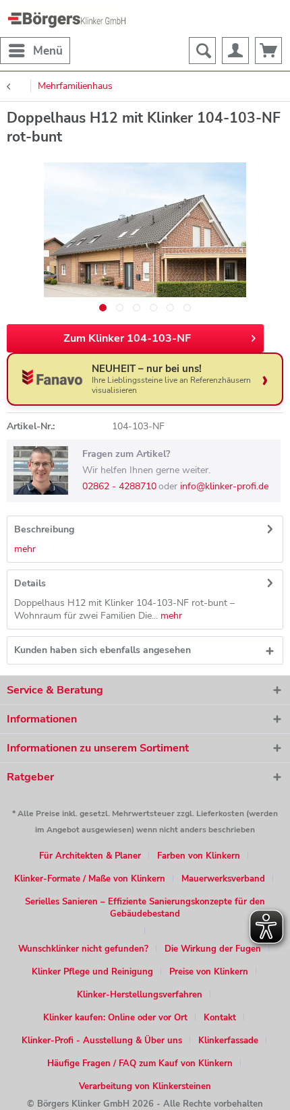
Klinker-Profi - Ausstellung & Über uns (102, 1041)
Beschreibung (44, 529)
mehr (25, 549)
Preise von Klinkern (208, 972)
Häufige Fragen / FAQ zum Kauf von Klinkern (140, 1063)
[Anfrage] (268, 50)
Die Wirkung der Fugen (213, 949)
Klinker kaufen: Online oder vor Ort (115, 1018)
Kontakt (220, 1018)
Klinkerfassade (228, 1041)
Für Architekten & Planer (90, 856)
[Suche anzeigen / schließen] (202, 50)
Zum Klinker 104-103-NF (127, 338)
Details (30, 583)
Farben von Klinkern (198, 856)
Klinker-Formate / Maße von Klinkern (89, 879)
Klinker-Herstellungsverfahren (139, 995)
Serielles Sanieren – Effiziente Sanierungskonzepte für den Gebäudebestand (145, 908)
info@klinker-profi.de (224, 486)
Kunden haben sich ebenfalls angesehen (102, 650)
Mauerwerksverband (223, 879)
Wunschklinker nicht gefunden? (83, 949)
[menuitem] (35, 50)
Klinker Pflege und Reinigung (92, 972)
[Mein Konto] (235, 50)
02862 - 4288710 (119, 486)
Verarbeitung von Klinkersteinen (145, 1086)
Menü (48, 51)
